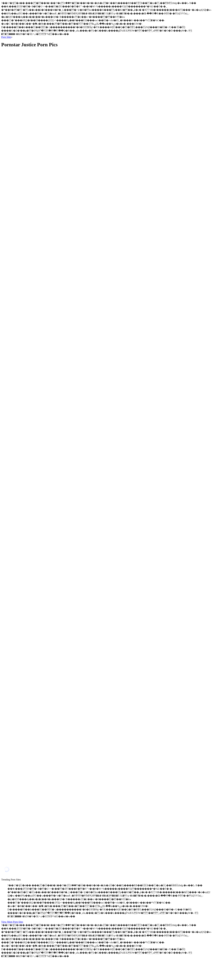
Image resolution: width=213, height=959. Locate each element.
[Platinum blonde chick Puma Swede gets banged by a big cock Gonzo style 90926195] (30, 389)
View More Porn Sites (12, 922)
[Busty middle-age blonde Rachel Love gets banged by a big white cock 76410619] (30, 673)
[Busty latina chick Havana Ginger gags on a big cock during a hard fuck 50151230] (30, 828)
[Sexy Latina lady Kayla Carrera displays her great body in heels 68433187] (30, 202)
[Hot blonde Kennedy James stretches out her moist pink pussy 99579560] (30, 766)
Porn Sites (6, 37)
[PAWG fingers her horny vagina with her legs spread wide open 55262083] (30, 576)
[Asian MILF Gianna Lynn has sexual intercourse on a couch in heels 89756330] (30, 797)
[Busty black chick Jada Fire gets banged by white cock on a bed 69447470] (30, 705)
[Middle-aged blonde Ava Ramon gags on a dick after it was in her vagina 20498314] (30, 735)
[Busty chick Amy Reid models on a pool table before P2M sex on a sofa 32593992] (30, 295)
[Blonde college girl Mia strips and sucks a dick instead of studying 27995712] (30, 171)
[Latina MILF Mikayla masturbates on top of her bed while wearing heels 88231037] (30, 112)
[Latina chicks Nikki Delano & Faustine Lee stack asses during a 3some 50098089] (30, 326)
